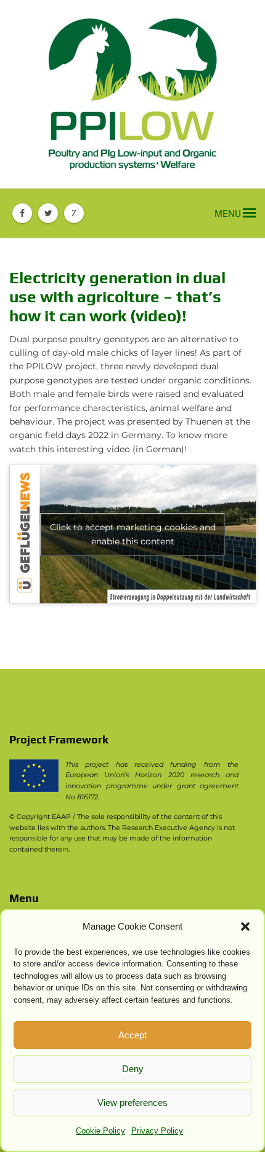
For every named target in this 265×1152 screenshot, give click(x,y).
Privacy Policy (157, 1130)
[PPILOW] (132, 94)
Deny (133, 1069)
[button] (245, 926)
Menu (228, 213)
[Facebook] (22, 213)
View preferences (132, 1102)
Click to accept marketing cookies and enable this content (133, 534)
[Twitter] (48, 213)
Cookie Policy (100, 1130)
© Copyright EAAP (40, 816)
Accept (132, 1035)
